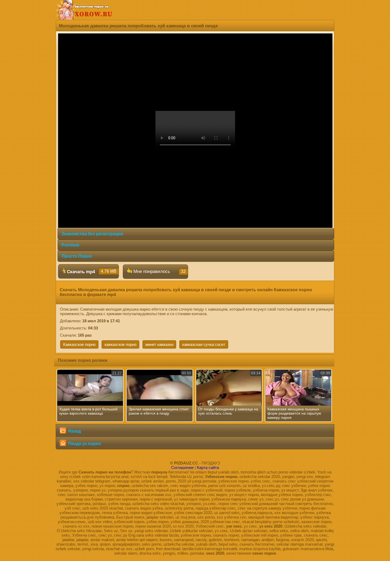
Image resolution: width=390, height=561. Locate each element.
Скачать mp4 (91, 271)
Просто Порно (77, 256)
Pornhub (70, 245)
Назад (74, 431)
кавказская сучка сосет (203, 344)
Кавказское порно (79, 344)
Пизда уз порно (84, 443)
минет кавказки (159, 344)
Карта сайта (208, 467)
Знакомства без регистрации (92, 234)
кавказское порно (120, 344)
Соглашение (182, 467)
